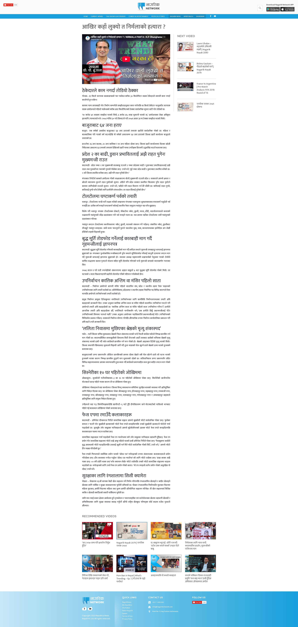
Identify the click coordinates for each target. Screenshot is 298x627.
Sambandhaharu (157, 26)
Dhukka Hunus (134, 22)
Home (86, 16)
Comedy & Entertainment (138, 16)
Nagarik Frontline (113, 22)
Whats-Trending (97, 26)
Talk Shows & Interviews (115, 16)
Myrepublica (188, 16)
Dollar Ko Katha (157, 22)
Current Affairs (97, 16)
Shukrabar (200, 16)
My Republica (127, 605)
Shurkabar (126, 608)
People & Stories (158, 16)
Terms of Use (127, 616)
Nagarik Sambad (112, 26)
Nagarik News (175, 16)
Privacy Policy (127, 619)
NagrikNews (126, 602)
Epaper (124, 613)
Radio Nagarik (127, 610)
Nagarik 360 (95, 22)
